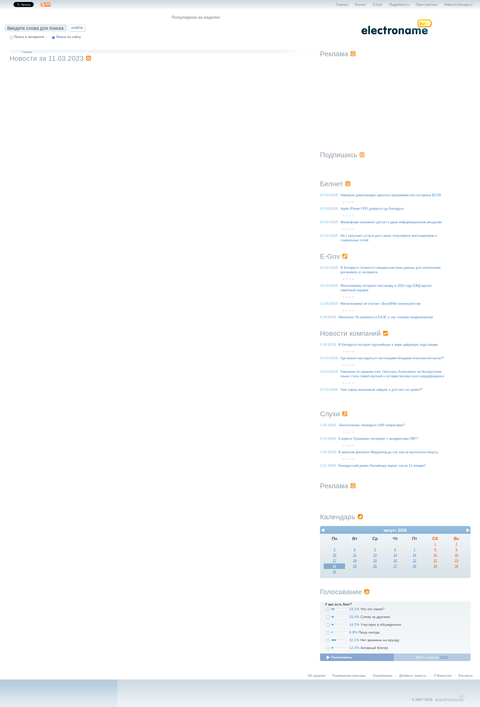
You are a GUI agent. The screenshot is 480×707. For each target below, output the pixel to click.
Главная (342, 4)
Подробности (399, 4)
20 (395, 560)
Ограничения (382, 676)
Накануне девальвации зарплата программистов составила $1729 (390, 195)
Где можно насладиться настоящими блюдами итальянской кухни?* (392, 358)
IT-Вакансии (443, 676)
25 (354, 566)
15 (435, 555)
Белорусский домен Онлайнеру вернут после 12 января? (382, 466)
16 (456, 555)
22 (435, 560)
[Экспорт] (46, 6)
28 (414, 566)
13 (395, 555)
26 (375, 566)
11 (354, 555)
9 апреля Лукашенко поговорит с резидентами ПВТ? (378, 438)
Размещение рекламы (349, 676)
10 (334, 555)
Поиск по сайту (68, 37)
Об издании (316, 676)
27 (395, 566)
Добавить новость (412, 676)
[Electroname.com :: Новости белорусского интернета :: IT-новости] (396, 38)
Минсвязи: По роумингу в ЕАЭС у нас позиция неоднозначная (385, 317)
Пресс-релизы (426, 4)
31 (334, 572)
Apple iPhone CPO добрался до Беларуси (372, 208)
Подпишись (338, 155)
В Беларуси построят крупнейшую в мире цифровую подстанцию (388, 344)
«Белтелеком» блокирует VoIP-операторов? (371, 425)
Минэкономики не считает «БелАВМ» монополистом (380, 304)
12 (375, 555)
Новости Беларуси (458, 4)
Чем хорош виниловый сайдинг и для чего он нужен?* (381, 390)
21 (414, 560)
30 (456, 566)
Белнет (360, 4)
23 (456, 560)
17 (334, 560)
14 (414, 555)
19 (375, 560)
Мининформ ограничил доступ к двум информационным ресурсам (391, 222)
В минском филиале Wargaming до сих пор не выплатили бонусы (388, 452)
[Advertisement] (395, 98)
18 (354, 560)
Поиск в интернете (29, 37)
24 (334, 566)
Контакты (465, 676)
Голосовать (341, 657)
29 (435, 566)
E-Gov (377, 4)
